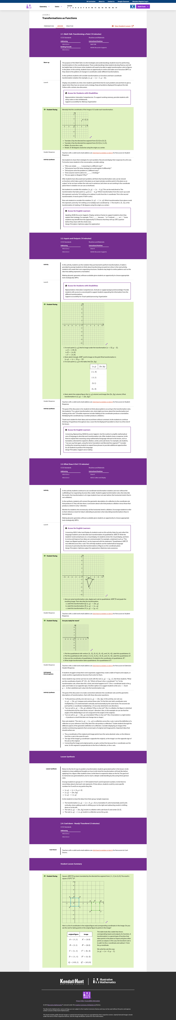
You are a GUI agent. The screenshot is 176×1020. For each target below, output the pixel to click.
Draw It (92, 248)
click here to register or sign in (103, 153)
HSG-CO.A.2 (65, 50)
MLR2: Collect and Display (98, 477)
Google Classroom (123, 1)
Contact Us (111, 1)
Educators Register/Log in (140, 1)
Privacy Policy (80, 1001)
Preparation (49, 26)
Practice (69, 26)
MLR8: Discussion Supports (98, 47)
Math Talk (93, 44)
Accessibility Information (92, 1001)
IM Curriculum (91, 1)
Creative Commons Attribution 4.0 (85, 1005)
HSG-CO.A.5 (65, 44)
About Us (101, 1)
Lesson (60, 26)
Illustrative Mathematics (55, 1005)
